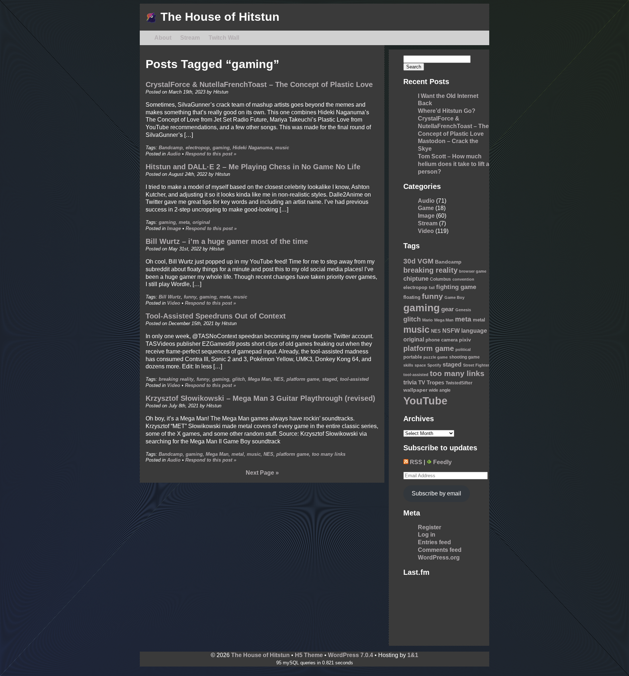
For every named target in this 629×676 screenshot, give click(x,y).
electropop (198, 147)
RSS (415, 462)
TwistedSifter (459, 383)
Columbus (440, 279)
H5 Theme (309, 655)
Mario (427, 320)
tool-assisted (354, 379)
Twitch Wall (224, 38)
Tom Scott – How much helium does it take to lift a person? (453, 164)
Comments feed (440, 550)
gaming (221, 147)
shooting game (464, 357)
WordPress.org (439, 557)
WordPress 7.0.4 (350, 655)
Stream (190, 38)
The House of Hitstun (218, 16)
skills (408, 365)
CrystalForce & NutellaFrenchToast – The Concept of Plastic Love (259, 84)
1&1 (412, 655)
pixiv (465, 340)
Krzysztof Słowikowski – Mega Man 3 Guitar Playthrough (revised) (260, 398)
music (282, 147)
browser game (472, 271)
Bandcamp (171, 147)
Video (173, 303)
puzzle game (435, 357)
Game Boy (454, 297)
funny (190, 297)
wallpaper (415, 390)
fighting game (456, 287)
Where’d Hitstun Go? (446, 111)
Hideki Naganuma (252, 147)
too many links (328, 454)
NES (279, 379)
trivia (410, 382)
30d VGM (418, 261)
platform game (302, 379)
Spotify (434, 365)
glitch (238, 379)
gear (447, 309)
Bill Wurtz (170, 297)
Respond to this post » (210, 154)
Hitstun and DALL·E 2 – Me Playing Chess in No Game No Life (253, 167)
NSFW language (464, 330)
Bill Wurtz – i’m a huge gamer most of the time (227, 241)
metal (238, 454)
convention (463, 279)
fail (432, 287)
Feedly (442, 462)
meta (184, 222)
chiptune (415, 278)
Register (429, 527)
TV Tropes (431, 382)
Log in (426, 534)
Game (426, 208)
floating (411, 297)
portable (412, 357)
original (201, 222)
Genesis (463, 310)
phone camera (442, 340)
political (463, 349)
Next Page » (262, 473)
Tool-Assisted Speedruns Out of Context (216, 316)
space (420, 365)
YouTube (425, 401)
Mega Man (259, 379)
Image (174, 228)
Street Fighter (476, 365)
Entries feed (434, 542)
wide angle (440, 390)
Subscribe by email (436, 493)
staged (329, 379)
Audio (174, 154)
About (162, 38)
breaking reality (176, 379)
